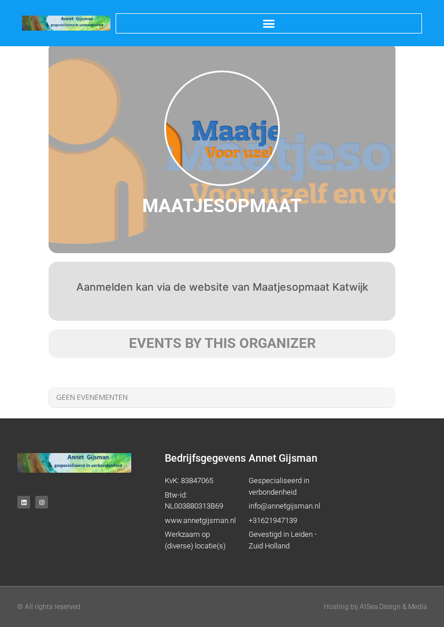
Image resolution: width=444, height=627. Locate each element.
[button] (268, 23)
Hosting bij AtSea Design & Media (375, 607)
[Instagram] (41, 502)
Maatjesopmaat (222, 206)
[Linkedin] (23, 502)
